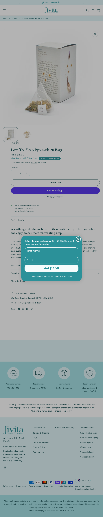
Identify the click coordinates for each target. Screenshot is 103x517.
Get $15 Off (51, 268)
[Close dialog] (78, 239)
